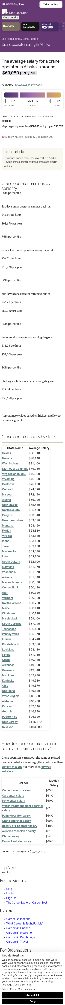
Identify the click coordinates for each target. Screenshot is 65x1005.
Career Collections (18, 919)
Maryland (8, 567)
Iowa (5, 556)
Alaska (6, 499)
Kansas (7, 706)
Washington (10, 463)
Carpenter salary (13, 795)
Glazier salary (11, 836)
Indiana (7, 639)
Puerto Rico (9, 716)
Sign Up (11, 898)
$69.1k (32, 103)
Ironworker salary (13, 800)
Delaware (8, 670)
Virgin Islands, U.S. (14, 474)
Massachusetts (12, 582)
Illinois (6, 655)
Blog (9, 889)
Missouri (7, 494)
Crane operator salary (16, 821)
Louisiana (8, 649)
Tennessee (9, 629)
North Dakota (11, 510)
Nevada (7, 458)
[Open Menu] (21, 4)
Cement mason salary (16, 790)
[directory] (32, 159)
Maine (6, 608)
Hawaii (6, 453)
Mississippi (9, 618)
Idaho (5, 541)
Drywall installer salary (17, 841)
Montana (8, 525)
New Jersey (10, 722)
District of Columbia (15, 468)
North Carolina (11, 603)
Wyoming (8, 479)
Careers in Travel (17, 941)
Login (10, 893)
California (8, 484)
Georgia (7, 711)
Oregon (7, 515)
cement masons (12, 767)
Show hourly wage (28, 85)
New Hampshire (12, 520)
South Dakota (11, 561)
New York (8, 727)
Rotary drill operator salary (19, 826)
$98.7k (55, 103)
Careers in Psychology (20, 937)
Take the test (51, 4)
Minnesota (9, 551)
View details (10, 17)
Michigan (8, 675)
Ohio (5, 685)
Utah (5, 592)
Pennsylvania (10, 634)
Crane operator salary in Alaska (26, 45)
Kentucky (8, 680)
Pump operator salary (16, 815)
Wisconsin (9, 572)
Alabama (8, 701)
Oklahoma (8, 613)
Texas (5, 546)
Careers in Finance (18, 928)
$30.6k (10, 103)
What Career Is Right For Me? (25, 923)
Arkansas (8, 665)
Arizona (7, 577)
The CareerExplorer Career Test (26, 902)
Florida (6, 530)
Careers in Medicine (19, 932)
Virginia (7, 536)
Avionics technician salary (19, 831)
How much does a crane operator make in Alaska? (30, 158)
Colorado (8, 489)
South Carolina (11, 623)
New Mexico (10, 505)
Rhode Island (10, 644)
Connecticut (10, 587)
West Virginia (10, 696)
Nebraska (8, 691)
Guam (6, 660)
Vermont (7, 598)
